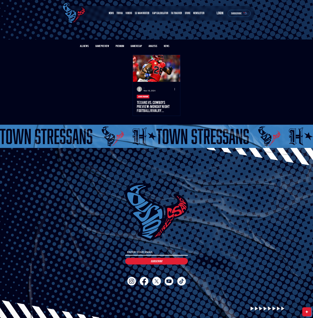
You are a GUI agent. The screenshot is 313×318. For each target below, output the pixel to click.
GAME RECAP (136, 46)
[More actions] (176, 89)
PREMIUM (120, 46)
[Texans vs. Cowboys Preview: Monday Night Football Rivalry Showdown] (156, 68)
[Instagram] (131, 281)
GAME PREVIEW (102, 46)
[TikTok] (181, 281)
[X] (156, 281)
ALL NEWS (84, 46)
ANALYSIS (153, 46)
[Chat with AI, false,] (306, 311)
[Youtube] (169, 281)
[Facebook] (144, 281)
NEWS (166, 46)
